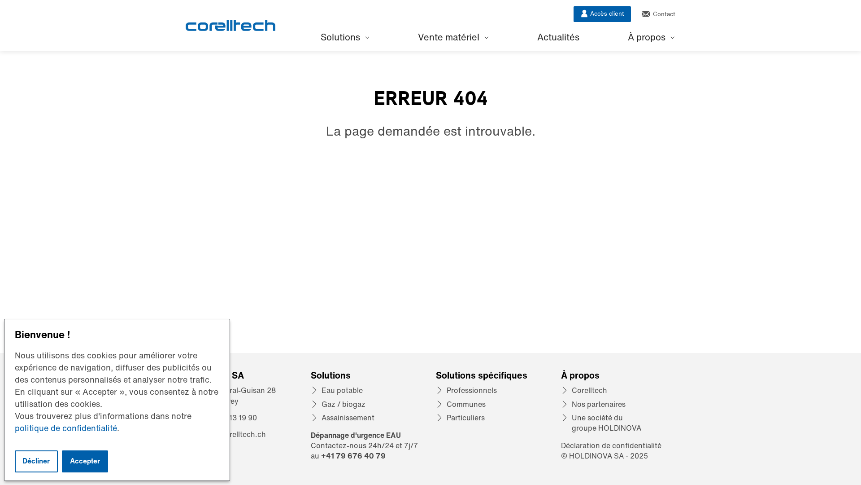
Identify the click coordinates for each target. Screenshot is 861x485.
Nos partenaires (599, 404)
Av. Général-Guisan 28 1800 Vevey (238, 395)
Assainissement (348, 417)
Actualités (558, 37)
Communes (466, 404)
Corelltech (589, 390)
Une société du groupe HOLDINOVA (606, 422)
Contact (663, 14)
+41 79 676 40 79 (353, 455)
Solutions (341, 37)
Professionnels (472, 390)
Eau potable (342, 390)
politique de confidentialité (66, 428)
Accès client (606, 13)
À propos (648, 37)
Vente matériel (450, 37)
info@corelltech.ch (233, 434)
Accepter (85, 461)
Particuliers (466, 417)
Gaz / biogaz (343, 404)
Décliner (36, 461)
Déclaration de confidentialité (611, 445)
